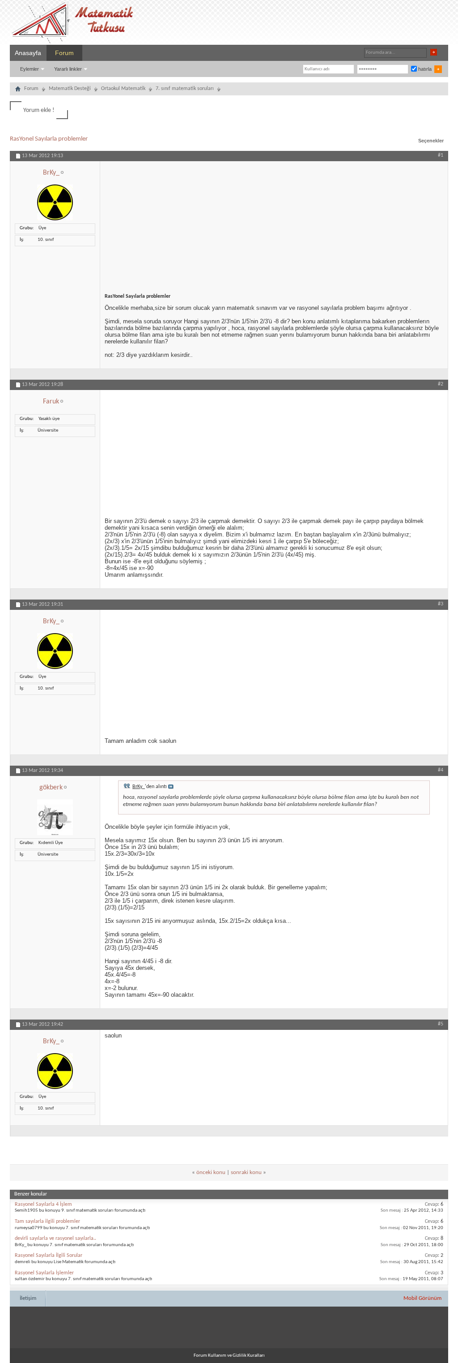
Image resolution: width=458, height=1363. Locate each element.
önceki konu (210, 1172)
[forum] (18, 90)
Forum (64, 52)
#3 (440, 604)
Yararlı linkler (68, 69)
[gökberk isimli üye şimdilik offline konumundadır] (55, 834)
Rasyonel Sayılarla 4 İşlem (43, 1204)
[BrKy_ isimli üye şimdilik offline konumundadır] (55, 219)
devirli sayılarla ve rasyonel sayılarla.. (55, 1238)
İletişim (28, 1298)
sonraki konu (246, 1172)
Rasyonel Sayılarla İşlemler (44, 1273)
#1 (440, 155)
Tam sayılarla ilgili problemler (47, 1221)
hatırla (424, 69)
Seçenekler (431, 140)
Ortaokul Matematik (123, 88)
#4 (440, 770)
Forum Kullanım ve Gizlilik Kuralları (229, 1355)
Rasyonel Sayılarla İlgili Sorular (48, 1255)
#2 (440, 384)
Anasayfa (28, 52)
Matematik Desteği (70, 88)
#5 (440, 1024)
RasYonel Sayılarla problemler (49, 139)
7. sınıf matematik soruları (185, 88)
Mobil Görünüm (422, 1298)
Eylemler (29, 69)
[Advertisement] (274, 224)
